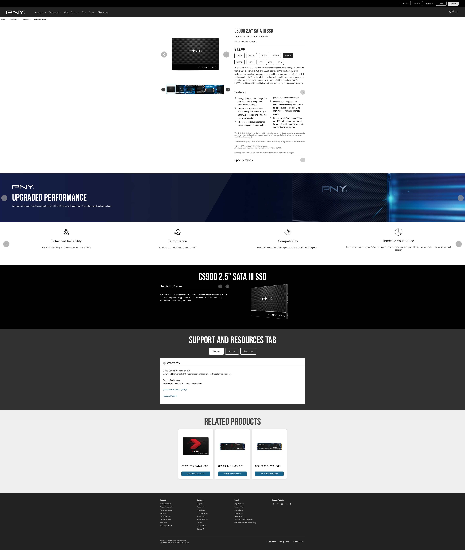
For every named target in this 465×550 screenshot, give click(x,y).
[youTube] (281, 504)
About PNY (200, 507)
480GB (276, 55)
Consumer (39, 12)
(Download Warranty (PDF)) (175, 389)
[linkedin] (286, 504)
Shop (84, 12)
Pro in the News (202, 513)
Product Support (165, 504)
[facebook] (273, 504)
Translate (428, 3)
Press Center (201, 510)
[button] (226, 54)
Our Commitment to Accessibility (245, 523)
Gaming (74, 12)
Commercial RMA (165, 519)
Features (240, 92)
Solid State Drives (40, 19)
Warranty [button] (216, 351)
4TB (270, 62)
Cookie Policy (238, 510)
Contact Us (163, 513)
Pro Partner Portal (166, 526)
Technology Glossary (166, 510)
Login (441, 3)
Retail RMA (163, 523)
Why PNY (200, 504)
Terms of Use (238, 513)
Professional (54, 12)
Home (3, 19)
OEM (66, 12)
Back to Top (299, 541)
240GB (252, 55)
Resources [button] (248, 351)
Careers (199, 523)
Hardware (26, 19)
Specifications (243, 160)
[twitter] (277, 504)
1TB (250, 62)
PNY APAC (417, 3)
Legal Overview (239, 504)
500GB (288, 55)
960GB (239, 62)
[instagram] (290, 504)
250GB (264, 55)
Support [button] (232, 351)
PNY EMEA (405, 3)
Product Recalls (165, 516)
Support (92, 12)
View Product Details (196, 473)
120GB (239, 55)
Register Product (170, 396)
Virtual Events (201, 516)
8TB (280, 62)
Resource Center (202, 519)
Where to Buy (103, 12)
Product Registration (166, 507)
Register (453, 3)
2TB (260, 62)
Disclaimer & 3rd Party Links (243, 519)
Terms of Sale (238, 516)
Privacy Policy (239, 507)
